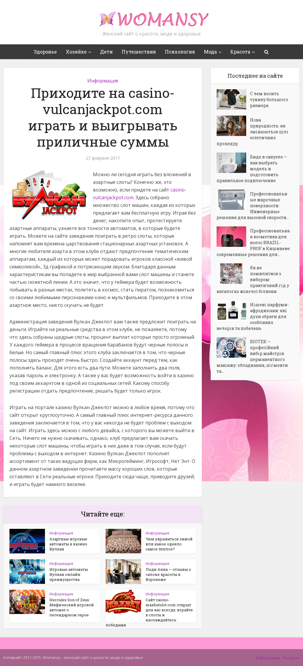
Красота (240, 51)
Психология (180, 51)
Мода (210, 51)
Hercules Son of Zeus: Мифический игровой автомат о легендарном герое (71, 607)
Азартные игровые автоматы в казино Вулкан (68, 544)
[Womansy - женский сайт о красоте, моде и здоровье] (151, 16)
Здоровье (45, 51)
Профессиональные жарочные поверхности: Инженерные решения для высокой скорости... (253, 205)
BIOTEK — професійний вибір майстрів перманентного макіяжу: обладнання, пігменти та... (252, 356)
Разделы (291, 657)
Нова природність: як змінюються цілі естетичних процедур (253, 131)
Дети (106, 51)
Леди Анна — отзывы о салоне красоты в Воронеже (168, 574)
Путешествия (139, 51)
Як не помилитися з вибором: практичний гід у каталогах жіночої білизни (253, 279)
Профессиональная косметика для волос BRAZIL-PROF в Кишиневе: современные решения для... (254, 242)
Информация (102, 80)
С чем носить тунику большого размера (269, 99)
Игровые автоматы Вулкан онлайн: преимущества (68, 574)
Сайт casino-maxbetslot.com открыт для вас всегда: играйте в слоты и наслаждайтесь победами (149, 612)
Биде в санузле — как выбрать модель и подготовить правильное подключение (252, 168)
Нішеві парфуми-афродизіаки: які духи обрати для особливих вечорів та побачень (253, 316)
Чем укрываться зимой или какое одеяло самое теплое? (169, 544)
